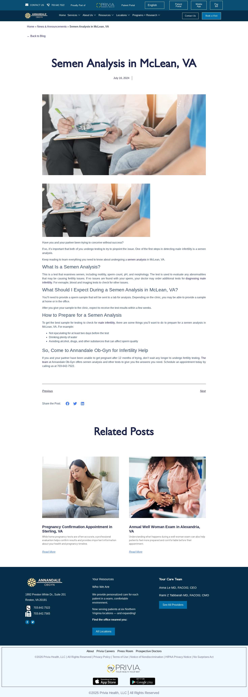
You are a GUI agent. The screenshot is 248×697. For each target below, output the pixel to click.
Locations (121, 15)
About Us (88, 15)
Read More (49, 552)
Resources (105, 15)
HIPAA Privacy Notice (178, 656)
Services (72, 15)
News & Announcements (52, 26)
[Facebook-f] (27, 622)
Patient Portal (128, 5)
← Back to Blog (36, 36)
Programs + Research (144, 15)
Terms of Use (120, 656)
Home (62, 15)
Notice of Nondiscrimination (147, 656)
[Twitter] (33, 622)
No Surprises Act (203, 656)
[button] (68, 403)
